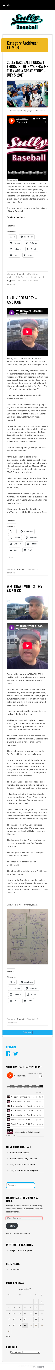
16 (41, 1314)
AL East (18, 280)
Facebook (8, 1053)
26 (20, 1325)
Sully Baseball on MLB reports (24, 1170)
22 (36, 1319)
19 (20, 1319)
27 (25, 1325)
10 (9, 1314)
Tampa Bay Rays (31, 280)
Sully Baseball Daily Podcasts (23, 1158)
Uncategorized (37, 277)
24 (9, 1325)
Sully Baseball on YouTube (22, 1164)
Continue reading (16, 217)
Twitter (15, 1053)
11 (14, 1314)
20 (25, 1319)
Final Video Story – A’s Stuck (22, 300)
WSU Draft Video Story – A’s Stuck (26, 588)
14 (30, 1314)
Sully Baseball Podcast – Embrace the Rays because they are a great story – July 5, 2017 (27, 68)
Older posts (27, 1032)
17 (9, 1319)
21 (30, 1319)
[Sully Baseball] (26, 30)
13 (25, 1314)
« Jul (8, 1336)
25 (14, 1325)
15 (36, 1314)
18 (14, 1319)
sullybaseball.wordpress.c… (23, 1250)
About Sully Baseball (19, 1152)
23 (41, 1319)
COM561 (31, 274)
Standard (11, 274)
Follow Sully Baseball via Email (22, 1199)
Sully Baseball (22, 277)
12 (20, 1314)
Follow (12, 1226)
